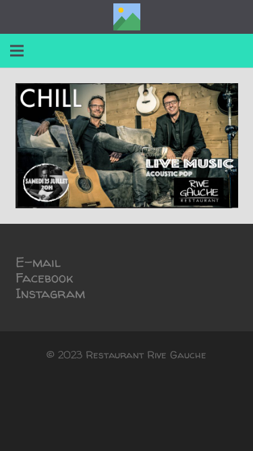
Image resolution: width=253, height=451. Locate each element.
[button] (17, 51)
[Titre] (126, 16)
